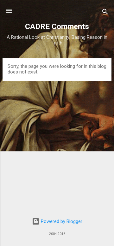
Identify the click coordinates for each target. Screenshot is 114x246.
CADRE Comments (57, 26)
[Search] (105, 12)
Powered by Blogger (61, 221)
